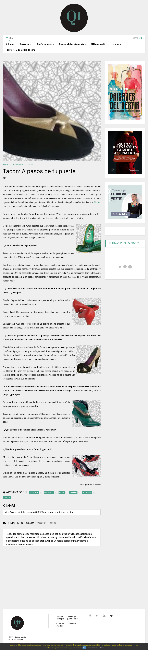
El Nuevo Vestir (98, 44)
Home (11, 44)
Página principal (60, 618)
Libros (116, 44)
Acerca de (24, 44)
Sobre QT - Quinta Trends (72, 618)
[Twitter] (111, 616)
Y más (102, 648)
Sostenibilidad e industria (71, 44)
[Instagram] (97, 616)
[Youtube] (104, 616)
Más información (92, 648)
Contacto (72, 624)
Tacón (97, 202)
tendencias (18, 164)
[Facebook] (90, 616)
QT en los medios (60, 625)
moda (30, 164)
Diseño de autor (44, 44)
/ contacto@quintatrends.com (20, 50)
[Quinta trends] (74, 32)
